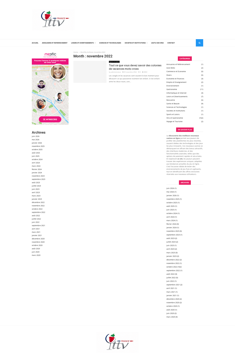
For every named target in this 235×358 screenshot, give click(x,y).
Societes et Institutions (135, 43)
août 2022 (36, 215)
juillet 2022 (36, 219)
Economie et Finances (175, 78)
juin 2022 (35, 222)
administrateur (116, 72)
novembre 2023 (38, 176)
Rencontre (170, 100)
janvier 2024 (37, 172)
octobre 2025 (37, 149)
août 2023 (36, 182)
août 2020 (36, 248)
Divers (169, 75)
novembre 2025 (38, 146)
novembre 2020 (38, 242)
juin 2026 (35, 136)
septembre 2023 (38, 179)
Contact (171, 43)
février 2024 (37, 169)
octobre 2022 (37, 209)
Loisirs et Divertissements (82, 43)
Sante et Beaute (172, 103)
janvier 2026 (37, 143)
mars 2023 (36, 196)
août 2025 (36, 153)
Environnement (172, 86)
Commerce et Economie (176, 71)
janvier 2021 (37, 235)
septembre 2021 (38, 225)
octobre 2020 (37, 245)
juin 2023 (35, 189)
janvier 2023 (37, 199)
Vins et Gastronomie (174, 118)
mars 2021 (36, 232)
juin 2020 (35, 252)
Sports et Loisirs (114, 62)
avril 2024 (36, 163)
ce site (180, 159)
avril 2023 (36, 192)
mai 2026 (35, 139)
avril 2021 (36, 229)
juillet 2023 (36, 186)
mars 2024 (36, 166)
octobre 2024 (37, 159)
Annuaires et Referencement (54, 43)
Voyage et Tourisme (174, 121)
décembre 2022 (38, 202)
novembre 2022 (38, 205)
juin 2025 (35, 156)
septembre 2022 (38, 212)
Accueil (35, 43)
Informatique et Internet (176, 93)
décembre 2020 (38, 238)
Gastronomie (171, 89)
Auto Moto (170, 68)
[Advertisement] (158, 19)
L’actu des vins (157, 43)
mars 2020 (36, 255)
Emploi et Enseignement (176, 82)
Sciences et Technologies (110, 43)
